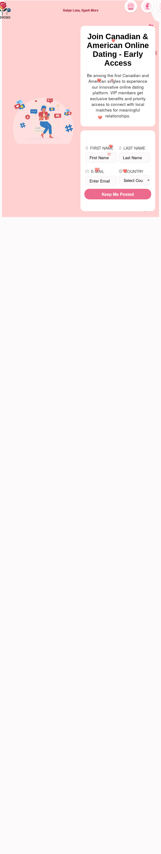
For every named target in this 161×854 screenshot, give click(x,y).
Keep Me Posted (118, 194)
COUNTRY (133, 171)
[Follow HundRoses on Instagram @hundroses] (130, 6)
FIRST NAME (101, 148)
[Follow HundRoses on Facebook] (147, 6)
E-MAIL (97, 171)
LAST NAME (134, 148)
